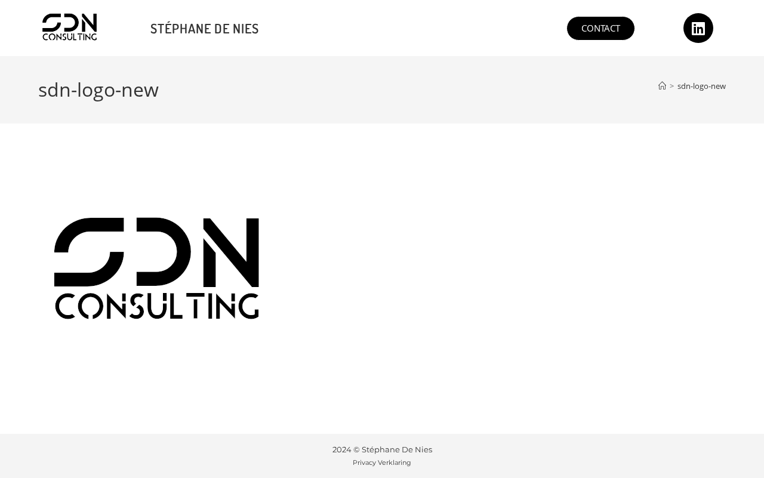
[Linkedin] (698, 28)
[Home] (662, 86)
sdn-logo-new (701, 86)
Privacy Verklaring (382, 462)
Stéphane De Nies (204, 28)
